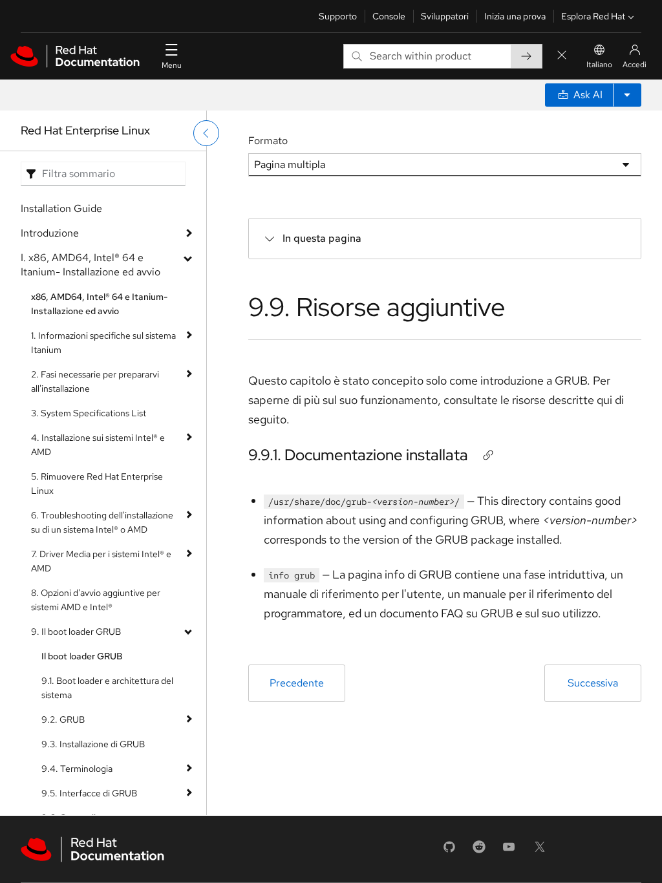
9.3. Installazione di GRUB (93, 744)
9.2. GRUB (63, 719)
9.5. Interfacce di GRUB (89, 793)
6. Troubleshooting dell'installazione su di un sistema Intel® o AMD (102, 522)
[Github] (449, 851)
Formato (268, 140)
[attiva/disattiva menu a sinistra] (206, 133)
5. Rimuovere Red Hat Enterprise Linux (97, 483)
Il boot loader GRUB (82, 656)
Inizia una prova (515, 16)
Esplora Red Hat (593, 16)
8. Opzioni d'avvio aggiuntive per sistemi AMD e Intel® (95, 600)
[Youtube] (509, 851)
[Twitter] (540, 851)
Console (388, 16)
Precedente (297, 683)
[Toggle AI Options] (627, 95)
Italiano (599, 64)
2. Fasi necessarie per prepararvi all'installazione (95, 381)
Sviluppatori (445, 16)
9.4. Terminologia (76, 768)
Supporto (338, 16)
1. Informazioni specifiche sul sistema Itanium (103, 343)
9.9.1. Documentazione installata (358, 455)
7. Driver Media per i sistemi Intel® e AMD (101, 561)
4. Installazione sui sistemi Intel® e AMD (98, 445)
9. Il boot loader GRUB (76, 631)
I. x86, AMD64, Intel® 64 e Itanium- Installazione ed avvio (90, 265)
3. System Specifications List (88, 413)
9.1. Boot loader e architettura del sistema (107, 688)
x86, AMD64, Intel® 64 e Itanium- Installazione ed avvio (99, 304)
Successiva (593, 683)
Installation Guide (61, 208)
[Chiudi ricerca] (562, 56)
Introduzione (50, 233)
